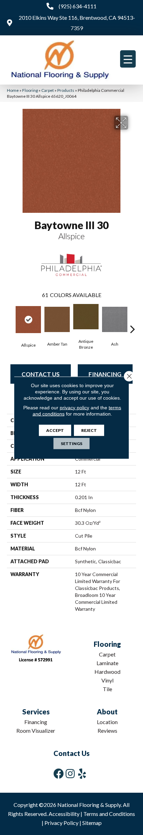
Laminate (107, 663)
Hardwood (107, 671)
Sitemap (92, 822)
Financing (105, 374)
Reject (89, 430)
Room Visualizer (35, 730)
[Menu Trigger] (128, 59)
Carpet (47, 90)
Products (65, 90)
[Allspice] (28, 319)
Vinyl (107, 680)
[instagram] (70, 773)
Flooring (30, 90)
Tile (107, 689)
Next (132, 318)
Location (107, 722)
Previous (10, 318)
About (107, 711)
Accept (55, 430)
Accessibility (64, 813)
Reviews (107, 730)
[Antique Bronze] (86, 316)
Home (13, 90)
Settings (71, 443)
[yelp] (82, 773)
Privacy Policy (61, 822)
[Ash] (114, 319)
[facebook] (58, 773)
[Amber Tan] (57, 319)
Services (36, 711)
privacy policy (74, 407)
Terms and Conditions (109, 813)
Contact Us (41, 374)
